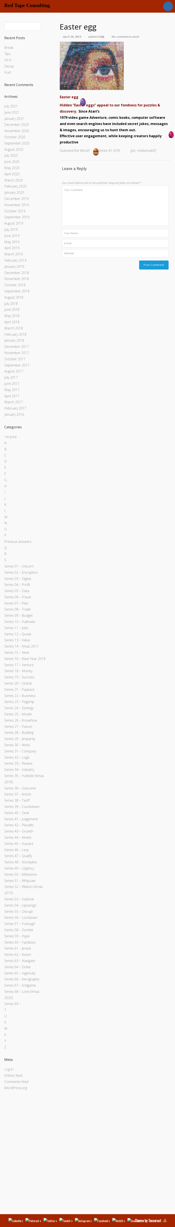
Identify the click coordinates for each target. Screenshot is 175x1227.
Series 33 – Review (18, 763)
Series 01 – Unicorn (19, 566)
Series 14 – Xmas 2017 (21, 646)
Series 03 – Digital (17, 578)
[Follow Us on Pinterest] (33, 1220)
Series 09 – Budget (18, 615)
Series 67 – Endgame (20, 985)
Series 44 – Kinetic (18, 837)
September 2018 (16, 291)
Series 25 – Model (18, 714)
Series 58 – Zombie (18, 930)
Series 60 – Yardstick (19, 942)
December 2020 (16, 124)
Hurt (7, 72)
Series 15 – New (16, 652)
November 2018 (16, 278)
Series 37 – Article (17, 794)
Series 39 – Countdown (21, 806)
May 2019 (11, 242)
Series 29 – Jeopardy (19, 738)
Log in (8, 1069)
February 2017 (15, 408)
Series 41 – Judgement (21, 819)
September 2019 (16, 217)
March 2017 (13, 402)
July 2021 (11, 106)
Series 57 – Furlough (19, 923)
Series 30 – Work (17, 745)
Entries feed (13, 1075)
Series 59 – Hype (17, 936)
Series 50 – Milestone (20, 874)
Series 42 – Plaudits (19, 825)
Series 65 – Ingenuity (19, 973)
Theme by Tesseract (148, 1220)
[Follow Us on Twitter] (50, 1220)
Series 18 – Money (18, 671)
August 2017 (13, 371)
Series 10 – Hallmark (19, 621)
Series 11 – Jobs (16, 627)
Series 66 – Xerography (21, 979)
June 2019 (11, 235)
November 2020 (16, 130)
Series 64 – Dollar (17, 967)
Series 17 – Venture (19, 665)
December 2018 (16, 272)
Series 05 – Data (16, 590)
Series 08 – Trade (17, 609)
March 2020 (13, 180)
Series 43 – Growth (18, 831)
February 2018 (15, 334)
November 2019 (16, 205)
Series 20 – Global (18, 683)
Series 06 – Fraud (17, 597)
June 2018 (11, 309)
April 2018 (11, 322)
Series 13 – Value (17, 640)
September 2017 (16, 365)
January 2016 (14, 414)
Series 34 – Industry (19, 769)
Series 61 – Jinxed (17, 948)
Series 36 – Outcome (20, 788)
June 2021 (11, 112)
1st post (10, 436)
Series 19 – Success (19, 677)
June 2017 (11, 383)
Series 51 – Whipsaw (19, 880)
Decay (9, 66)
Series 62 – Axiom (17, 954)
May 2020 (11, 167)
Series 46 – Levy (16, 849)
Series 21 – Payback (19, 689)
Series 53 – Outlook (19, 899)
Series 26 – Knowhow (20, 720)
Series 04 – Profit (17, 584)
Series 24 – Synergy (19, 708)
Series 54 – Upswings (20, 905)
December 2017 (16, 346)
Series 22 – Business (20, 695)
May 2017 (11, 389)
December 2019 (16, 198)
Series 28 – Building (19, 732)
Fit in (7, 60)
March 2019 (13, 254)
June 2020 (11, 161)
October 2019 (14, 211)
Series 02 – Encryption (21, 572)
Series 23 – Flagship (19, 701)
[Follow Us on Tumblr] (65, 1220)
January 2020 (14, 192)
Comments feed (16, 1081)
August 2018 (13, 297)
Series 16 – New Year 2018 (24, 658)
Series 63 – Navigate (19, 960)
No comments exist (125, 37)
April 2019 (11, 248)
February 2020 (15, 186)
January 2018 (14, 340)
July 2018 (11, 303)
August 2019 (13, 223)
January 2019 (14, 266)
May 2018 (11, 315)
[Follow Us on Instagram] (83, 1220)
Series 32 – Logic (17, 757)
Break (8, 47)
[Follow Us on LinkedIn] (16, 1220)
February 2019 (15, 260)
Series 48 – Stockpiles (20, 862)
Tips (7, 53)
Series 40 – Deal (16, 812)
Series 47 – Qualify (18, 855)
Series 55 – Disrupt (18, 911)
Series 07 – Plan (16, 603)
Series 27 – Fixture (18, 726)
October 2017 (14, 359)
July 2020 (11, 155)
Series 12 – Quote (17, 634)
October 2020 (14, 137)
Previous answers (17, 541)
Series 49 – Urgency (19, 868)
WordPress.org (15, 1088)
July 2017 (11, 377)
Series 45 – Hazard (18, 843)
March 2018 (13, 328)
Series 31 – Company (20, 751)
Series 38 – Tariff (17, 800)
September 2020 (16, 143)
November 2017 (16, 352)
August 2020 (13, 149)
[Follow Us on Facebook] (102, 1220)
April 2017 (11, 396)
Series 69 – (12, 1003)
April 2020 (11, 174)
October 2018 (14, 285)
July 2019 (11, 229)
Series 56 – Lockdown (21, 917)
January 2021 (14, 118)
